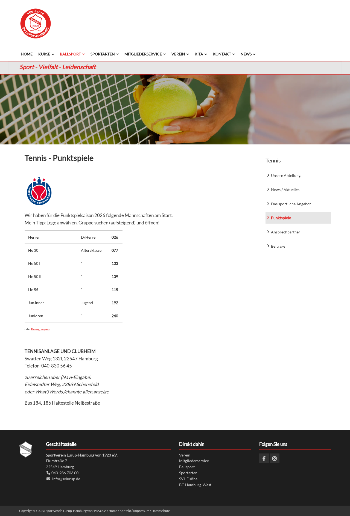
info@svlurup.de (66, 478)
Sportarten (188, 472)
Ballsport (187, 466)
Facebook (264, 458)
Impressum (141, 511)
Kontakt (125, 511)
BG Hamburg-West (195, 484)
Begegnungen (40, 329)
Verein (184, 455)
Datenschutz (160, 511)
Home (113, 511)
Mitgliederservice (194, 460)
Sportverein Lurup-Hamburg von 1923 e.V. (35, 23)
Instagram (274, 458)
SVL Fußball (189, 478)
